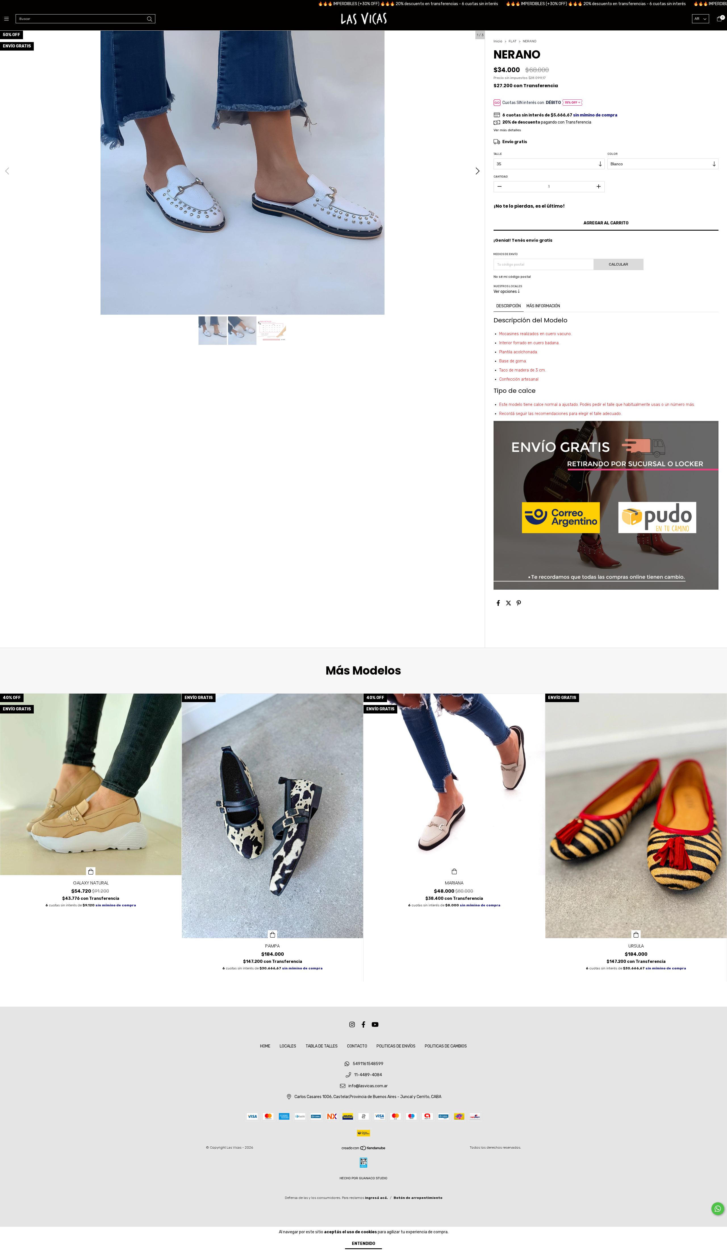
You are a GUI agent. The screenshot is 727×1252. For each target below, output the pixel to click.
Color (612, 154)
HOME (265, 1046)
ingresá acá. (376, 1198)
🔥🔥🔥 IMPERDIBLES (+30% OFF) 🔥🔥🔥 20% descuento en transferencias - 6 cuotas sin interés (326, 3)
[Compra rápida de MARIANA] (454, 871)
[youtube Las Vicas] (375, 1024)
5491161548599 (368, 1064)
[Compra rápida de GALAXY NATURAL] (91, 871)
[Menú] (10, 19)
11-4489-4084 (368, 1074)
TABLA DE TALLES (322, 1046)
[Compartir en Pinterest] (518, 603)
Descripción (508, 306)
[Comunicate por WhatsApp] (717, 1208)
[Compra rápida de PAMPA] (272, 934)
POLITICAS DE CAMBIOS (446, 1046)
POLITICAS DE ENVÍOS (396, 1046)
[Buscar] (149, 19)
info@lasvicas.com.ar (368, 1086)
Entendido (363, 1243)
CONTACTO (357, 1046)
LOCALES (288, 1046)
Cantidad (501, 176)
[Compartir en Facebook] (498, 603)
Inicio (498, 41)
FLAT (513, 41)
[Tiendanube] (364, 1149)
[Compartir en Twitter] (508, 603)
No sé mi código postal (512, 277)
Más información (543, 306)
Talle (498, 154)
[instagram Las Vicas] (352, 1024)
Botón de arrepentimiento (418, 1198)
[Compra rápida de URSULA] (636, 934)
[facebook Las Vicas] (363, 1024)
